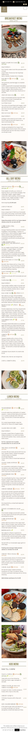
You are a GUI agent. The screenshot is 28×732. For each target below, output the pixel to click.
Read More (23, 730)
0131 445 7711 (8, 1)
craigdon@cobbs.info (19, 1)
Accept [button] (17, 730)
